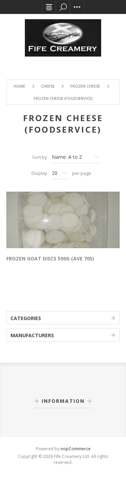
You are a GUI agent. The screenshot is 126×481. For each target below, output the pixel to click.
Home (19, 86)
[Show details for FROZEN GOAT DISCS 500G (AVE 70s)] (63, 220)
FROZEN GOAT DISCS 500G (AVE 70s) (50, 258)
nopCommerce (76, 449)
